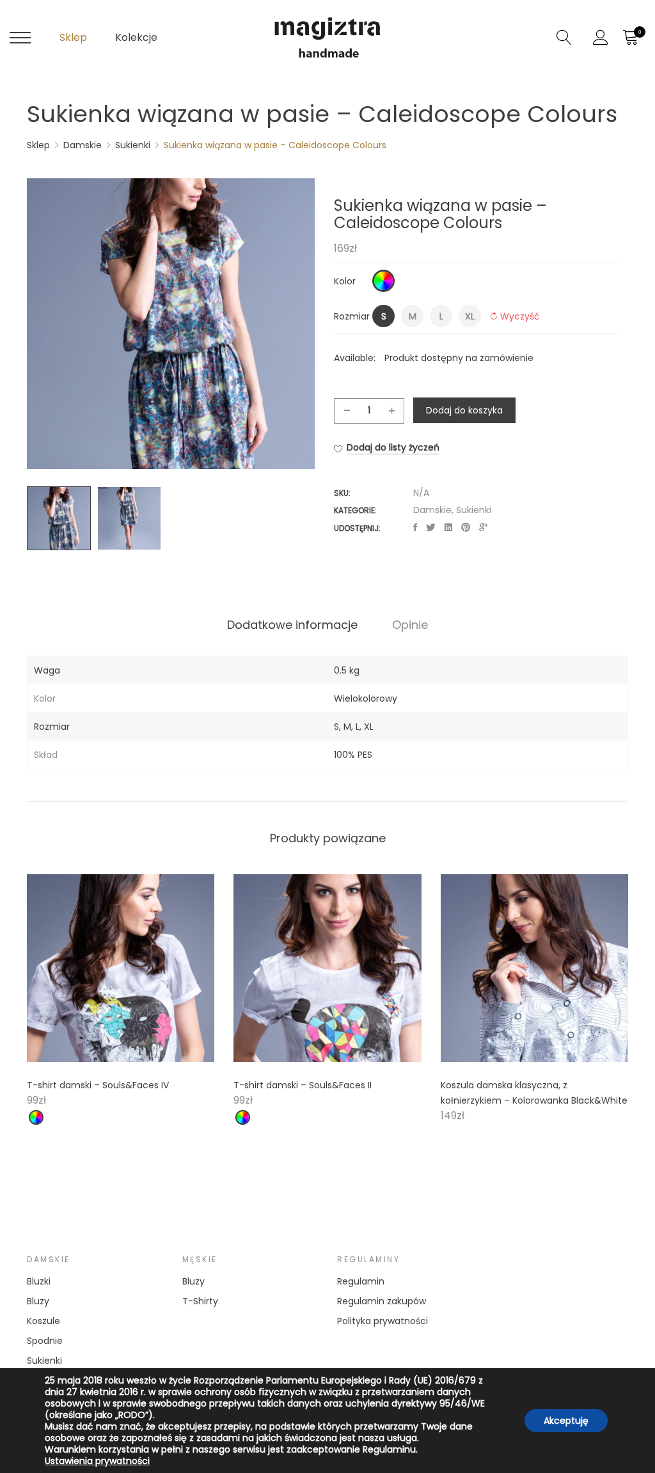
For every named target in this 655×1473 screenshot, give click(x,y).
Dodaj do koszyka (464, 410)
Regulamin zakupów (381, 1301)
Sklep (73, 37)
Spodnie (45, 1340)
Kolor (345, 281)
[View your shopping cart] (630, 37)
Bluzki (39, 1281)
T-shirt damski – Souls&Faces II (302, 1085)
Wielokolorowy (365, 698)
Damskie (432, 510)
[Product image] (120, 967)
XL (369, 726)
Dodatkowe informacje (292, 625)
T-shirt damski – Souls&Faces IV (98, 1085)
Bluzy (38, 1301)
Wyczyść (520, 316)
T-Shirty (200, 1301)
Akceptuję (566, 1420)
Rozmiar (352, 316)
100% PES (353, 754)
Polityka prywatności (382, 1321)
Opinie (410, 625)
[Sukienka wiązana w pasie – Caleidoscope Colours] (415, 527)
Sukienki (473, 510)
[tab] (292, 625)
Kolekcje (136, 37)
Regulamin (360, 1281)
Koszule (43, 1321)
